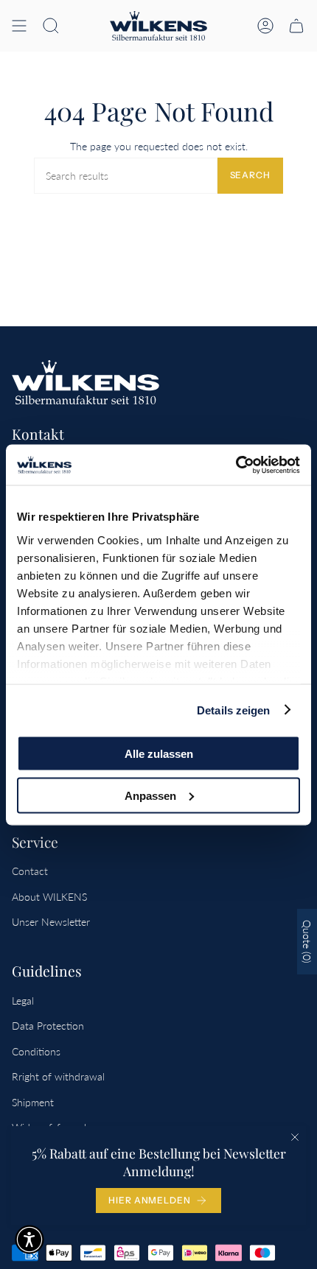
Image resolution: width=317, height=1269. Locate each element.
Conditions (36, 1051)
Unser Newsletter (51, 921)
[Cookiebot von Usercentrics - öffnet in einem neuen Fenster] (235, 464)
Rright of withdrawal (58, 1076)
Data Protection (48, 1025)
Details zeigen (233, 709)
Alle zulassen (159, 754)
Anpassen (150, 795)
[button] (51, 26)
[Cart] (296, 26)
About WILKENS (49, 896)
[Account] (265, 26)
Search (250, 174)
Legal (23, 1000)
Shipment (33, 1102)
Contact (30, 871)
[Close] (295, 1137)
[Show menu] (19, 26)
